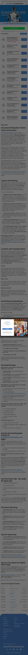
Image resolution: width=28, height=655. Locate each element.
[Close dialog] (26, 320)
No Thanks (7, 330)
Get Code (7, 328)
